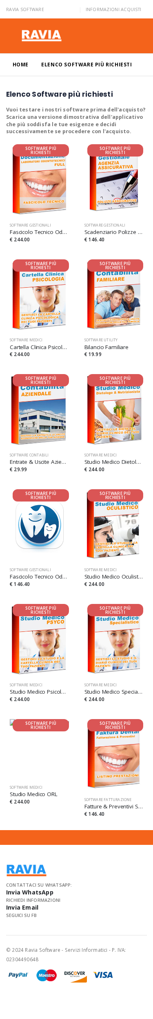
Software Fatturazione (108, 799)
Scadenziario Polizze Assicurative (114, 232)
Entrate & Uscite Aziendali (39, 461)
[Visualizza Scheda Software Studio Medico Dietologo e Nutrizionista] (114, 410)
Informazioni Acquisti (114, 9)
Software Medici (26, 340)
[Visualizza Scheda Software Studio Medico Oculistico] (114, 525)
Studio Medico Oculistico (114, 576)
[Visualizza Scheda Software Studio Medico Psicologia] (39, 640)
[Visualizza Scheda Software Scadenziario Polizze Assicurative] (114, 180)
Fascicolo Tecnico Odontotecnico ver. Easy (39, 576)
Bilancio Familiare (106, 347)
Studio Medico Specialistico (114, 691)
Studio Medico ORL (34, 794)
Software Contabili (29, 455)
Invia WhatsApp (29, 892)
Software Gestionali (30, 225)
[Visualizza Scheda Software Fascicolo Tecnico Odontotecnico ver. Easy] (39, 525)
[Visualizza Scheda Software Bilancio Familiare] (114, 295)
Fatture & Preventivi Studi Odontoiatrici (114, 806)
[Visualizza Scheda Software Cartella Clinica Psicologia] (39, 295)
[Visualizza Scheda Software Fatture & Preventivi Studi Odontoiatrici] (114, 755)
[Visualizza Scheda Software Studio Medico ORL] (39, 748)
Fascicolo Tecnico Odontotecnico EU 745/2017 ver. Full (39, 232)
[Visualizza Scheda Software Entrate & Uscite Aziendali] (39, 410)
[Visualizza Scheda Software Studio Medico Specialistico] (114, 640)
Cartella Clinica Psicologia (39, 347)
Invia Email (22, 907)
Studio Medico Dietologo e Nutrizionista (114, 461)
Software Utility (101, 340)
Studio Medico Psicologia (39, 691)
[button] (136, 37)
